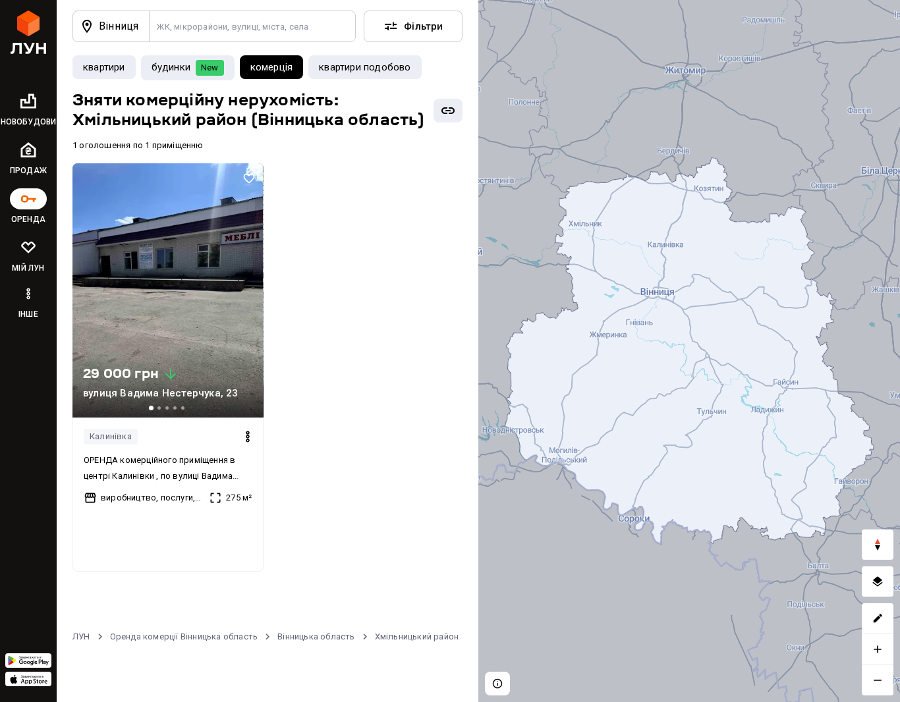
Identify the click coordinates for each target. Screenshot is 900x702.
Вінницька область (315, 636)
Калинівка (111, 436)
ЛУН (81, 636)
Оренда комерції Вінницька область (184, 636)
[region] (689, 351)
